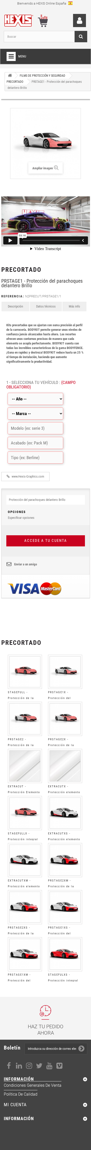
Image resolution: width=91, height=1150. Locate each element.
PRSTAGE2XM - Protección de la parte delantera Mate (64, 886)
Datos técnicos (46, 306)
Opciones (17, 512)
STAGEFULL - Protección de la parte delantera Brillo (25, 698)
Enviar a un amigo (25, 564)
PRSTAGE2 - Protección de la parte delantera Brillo (25, 745)
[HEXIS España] (20, 19)
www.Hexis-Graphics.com (27, 476)
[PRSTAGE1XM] (25, 954)
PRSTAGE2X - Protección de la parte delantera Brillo (65, 745)
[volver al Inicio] (10, 75)
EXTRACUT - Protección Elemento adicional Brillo (24, 792)
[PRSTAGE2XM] (65, 860)
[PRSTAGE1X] (65, 672)
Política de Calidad (20, 1094)
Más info (74, 306)
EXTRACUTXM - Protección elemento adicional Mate (24, 886)
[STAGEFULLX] (25, 813)
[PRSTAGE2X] (65, 719)
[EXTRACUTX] (65, 766)
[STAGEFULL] (25, 672)
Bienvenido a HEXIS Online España (42, 3)
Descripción (15, 306)
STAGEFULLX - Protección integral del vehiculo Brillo (23, 839)
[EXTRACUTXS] (65, 813)
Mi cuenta (15, 1104)
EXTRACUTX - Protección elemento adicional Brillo (64, 792)
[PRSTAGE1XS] (65, 907)
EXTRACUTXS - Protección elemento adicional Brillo (64, 839)
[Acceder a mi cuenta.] (79, 20)
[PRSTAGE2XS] (25, 907)
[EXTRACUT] (25, 766)
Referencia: (12, 296)
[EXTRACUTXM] (25, 860)
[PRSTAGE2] (25, 719)
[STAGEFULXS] (65, 954)
